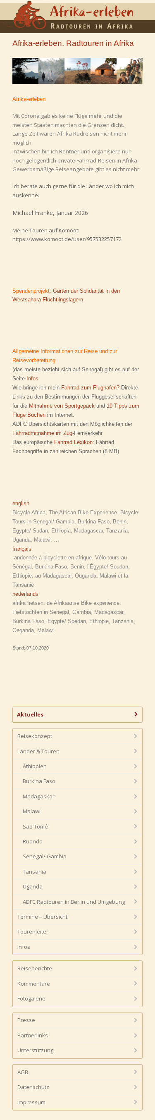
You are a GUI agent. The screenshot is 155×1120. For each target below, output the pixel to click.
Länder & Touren (38, 751)
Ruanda (33, 841)
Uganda (33, 886)
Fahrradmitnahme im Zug (42, 433)
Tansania (34, 871)
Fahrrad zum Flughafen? (90, 387)
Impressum (31, 1102)
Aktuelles (30, 714)
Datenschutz (33, 1087)
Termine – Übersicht (42, 916)
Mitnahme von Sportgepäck (62, 406)
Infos (32, 378)
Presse (26, 1020)
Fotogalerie (31, 998)
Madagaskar (39, 796)
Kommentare (33, 983)
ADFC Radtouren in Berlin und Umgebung (74, 901)
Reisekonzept (34, 736)
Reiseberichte (34, 968)
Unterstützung (35, 1050)
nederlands (25, 594)
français (21, 549)
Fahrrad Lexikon (73, 442)
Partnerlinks (32, 1035)
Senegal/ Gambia (45, 856)
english (20, 503)
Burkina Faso (39, 781)
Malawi (32, 811)
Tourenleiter (32, 931)
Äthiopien (35, 766)
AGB (22, 1072)
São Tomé (35, 826)
